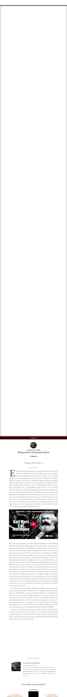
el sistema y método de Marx (37, 610)
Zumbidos (34, 438)
